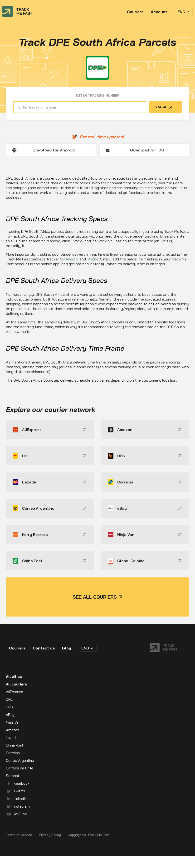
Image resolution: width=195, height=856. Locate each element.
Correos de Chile (19, 768)
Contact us (44, 648)
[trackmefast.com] (17, 11)
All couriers (16, 684)
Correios (13, 753)
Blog (66, 648)
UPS (9, 707)
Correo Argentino (20, 760)
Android (72, 259)
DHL (9, 699)
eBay (10, 714)
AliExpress (14, 692)
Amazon (12, 730)
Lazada (12, 737)
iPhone (92, 259)
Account (159, 11)
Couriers (135, 11)
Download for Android (54, 150)
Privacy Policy (50, 835)
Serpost (12, 775)
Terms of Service (19, 835)
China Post (14, 745)
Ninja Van (13, 722)
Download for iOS (147, 150)
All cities (14, 676)
